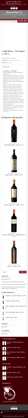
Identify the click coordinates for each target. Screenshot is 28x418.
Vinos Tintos (9, 62)
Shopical (16, 416)
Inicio (2, 21)
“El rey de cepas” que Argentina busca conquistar (12, 281)
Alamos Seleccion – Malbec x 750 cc (14, 204)
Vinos (6, 21)
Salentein (11, 143)
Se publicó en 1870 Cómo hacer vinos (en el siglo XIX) (13, 284)
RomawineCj (4, 333)
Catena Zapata (11, 233)
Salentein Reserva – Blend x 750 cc (14, 145)
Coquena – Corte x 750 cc (14, 266)
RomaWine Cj (14, 12)
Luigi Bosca (10, 60)
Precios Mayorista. (5, 279)
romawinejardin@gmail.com (14, 3)
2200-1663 (18, 1)
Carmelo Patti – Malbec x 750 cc (14, 174)
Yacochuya (17, 264)
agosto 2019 (4, 326)
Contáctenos (14, 406)
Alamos (10, 203)
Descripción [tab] (5, 67)
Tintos (9, 21)
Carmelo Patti (11, 173)
